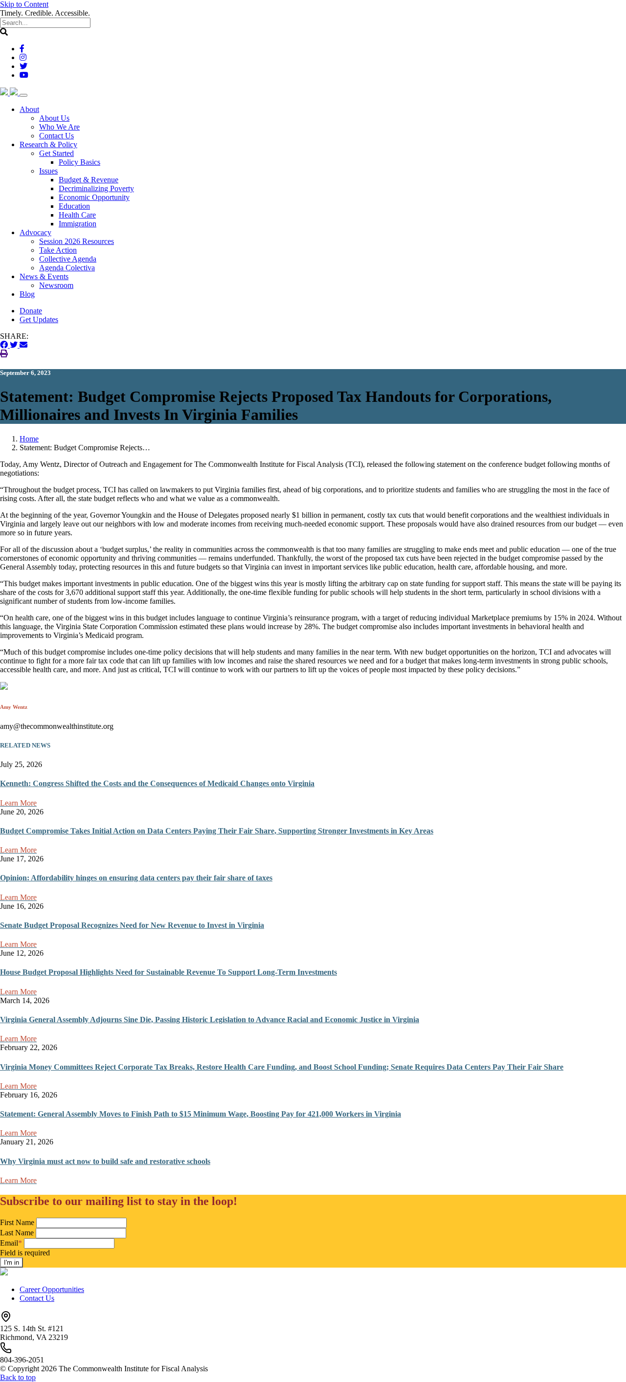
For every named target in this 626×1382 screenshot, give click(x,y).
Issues (48, 171)
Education (74, 206)
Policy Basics (79, 162)
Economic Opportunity (94, 197)
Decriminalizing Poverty (96, 188)
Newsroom (56, 285)
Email (11, 1243)
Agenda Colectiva (67, 267)
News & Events (44, 276)
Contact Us (56, 136)
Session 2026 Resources (76, 241)
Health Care (77, 215)
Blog (27, 294)
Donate (31, 311)
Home (29, 439)
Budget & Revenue (88, 179)
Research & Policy (48, 144)
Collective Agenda (67, 259)
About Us (54, 118)
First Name (17, 1222)
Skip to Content (24, 4)
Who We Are (59, 127)
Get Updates (39, 319)
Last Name (17, 1232)
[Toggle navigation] (23, 95)
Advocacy (35, 232)
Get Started (56, 153)
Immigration (77, 223)
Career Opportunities (52, 1289)
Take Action (58, 250)
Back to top (18, 1377)
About (29, 109)
